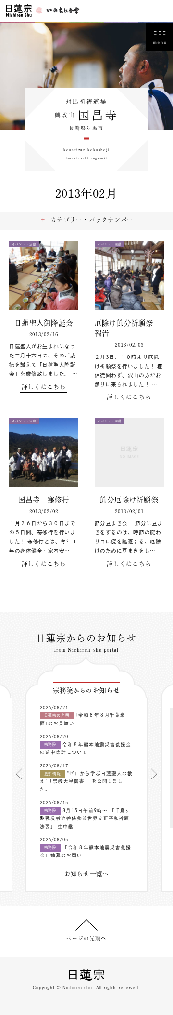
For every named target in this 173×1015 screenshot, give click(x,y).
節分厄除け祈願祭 (129, 499)
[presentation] (19, 773)
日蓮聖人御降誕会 (43, 323)
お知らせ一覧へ (86, 874)
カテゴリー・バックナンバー (91, 220)
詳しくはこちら (44, 387)
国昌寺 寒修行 (44, 499)
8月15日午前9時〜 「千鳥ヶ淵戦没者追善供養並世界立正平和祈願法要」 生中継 (85, 818)
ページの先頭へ (86, 938)
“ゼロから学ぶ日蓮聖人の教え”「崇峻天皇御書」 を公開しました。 (86, 781)
